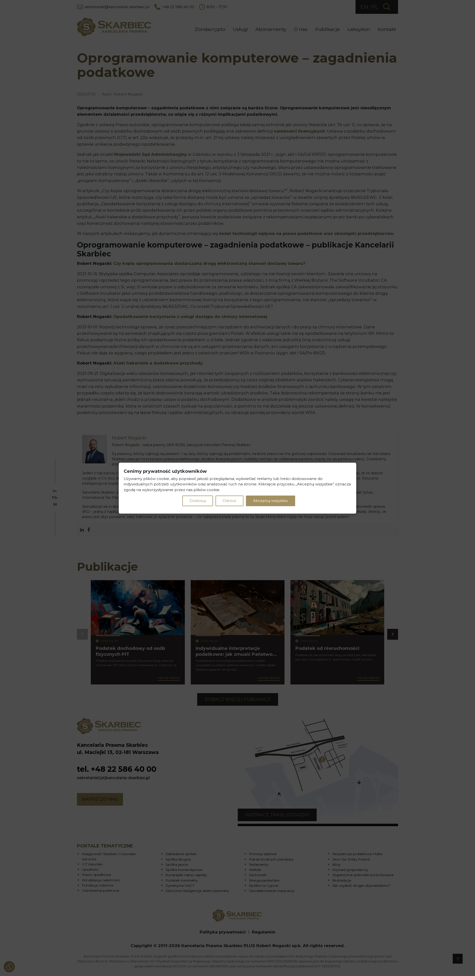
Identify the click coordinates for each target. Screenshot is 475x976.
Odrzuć (229, 500)
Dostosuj (198, 500)
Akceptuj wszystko (270, 500)
